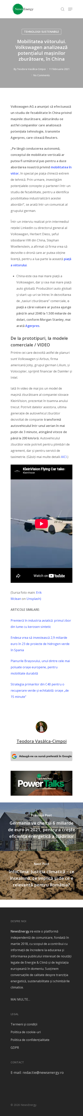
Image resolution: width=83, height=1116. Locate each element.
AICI (64, 457)
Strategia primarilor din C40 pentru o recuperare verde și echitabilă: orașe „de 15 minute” (40, 690)
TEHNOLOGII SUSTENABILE (41, 31)
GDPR (15, 1047)
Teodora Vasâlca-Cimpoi (31, 69)
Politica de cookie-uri (26, 1032)
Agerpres (32, 326)
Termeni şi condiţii (24, 1024)
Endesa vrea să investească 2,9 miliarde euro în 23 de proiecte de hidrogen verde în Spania (40, 643)
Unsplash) (33, 599)
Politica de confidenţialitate (30, 1040)
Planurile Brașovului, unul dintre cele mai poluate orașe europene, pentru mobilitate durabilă (40, 667)
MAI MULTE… (20, 999)
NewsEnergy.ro (22, 931)
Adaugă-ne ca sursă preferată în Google (45, 756)
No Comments (41, 75)
